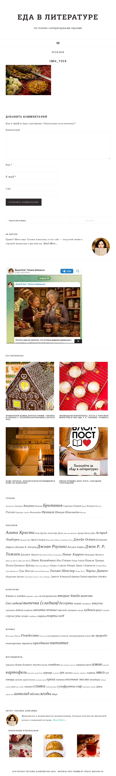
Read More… (59, 720)
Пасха (17, 636)
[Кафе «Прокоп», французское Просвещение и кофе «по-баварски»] (31, 452)
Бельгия (38, 506)
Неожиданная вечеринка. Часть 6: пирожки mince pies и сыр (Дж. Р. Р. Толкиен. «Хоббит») (84, 417)
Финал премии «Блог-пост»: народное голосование (80, 482)
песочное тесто (77, 679)
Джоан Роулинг (52, 546)
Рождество (30, 635)
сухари (24, 616)
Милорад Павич (25, 561)
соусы (10, 616)
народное (92, 576)
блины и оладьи (16, 596)
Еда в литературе (58, 17)
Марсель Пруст (12, 561)
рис (17, 687)
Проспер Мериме (42, 566)
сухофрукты (66, 686)
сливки (39, 685)
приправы (72, 610)
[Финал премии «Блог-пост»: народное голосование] (84, 452)
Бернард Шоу (25, 540)
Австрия (19, 506)
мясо (100, 672)
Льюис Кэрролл (73, 554)
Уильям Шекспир (62, 571)
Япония (83, 513)
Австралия (10, 506)
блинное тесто (32, 664)
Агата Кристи (20, 532)
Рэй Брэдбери (101, 566)
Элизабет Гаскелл (32, 577)
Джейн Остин (84, 539)
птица (80, 610)
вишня (44, 665)
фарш (99, 686)
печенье (51, 610)
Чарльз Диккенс (97, 571)
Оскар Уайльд (78, 560)
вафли (36, 596)
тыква (93, 687)
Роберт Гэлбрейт (58, 565)
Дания (83, 506)
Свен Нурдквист (12, 571)
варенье (29, 596)
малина (68, 672)
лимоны (56, 673)
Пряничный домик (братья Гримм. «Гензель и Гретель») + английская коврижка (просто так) (30, 417)
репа (13, 686)
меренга (76, 673)
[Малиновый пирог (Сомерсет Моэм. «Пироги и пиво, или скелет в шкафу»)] (24, 746)
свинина (28, 686)
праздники (41, 643)
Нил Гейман (64, 560)
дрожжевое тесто (68, 665)
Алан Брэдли (41, 533)
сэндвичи (33, 616)
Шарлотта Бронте (15, 576)
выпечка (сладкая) (40, 602)
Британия (52, 505)
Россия (10, 512)
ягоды (45, 693)
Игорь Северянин (54, 555)
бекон (18, 664)
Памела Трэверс (94, 560)
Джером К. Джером (26, 546)
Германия (68, 506)
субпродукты (51, 687)
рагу (99, 610)
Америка (29, 505)
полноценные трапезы (19, 643)
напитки (39, 610)
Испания (91, 506)
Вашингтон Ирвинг (53, 540)
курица (47, 672)
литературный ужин (80, 635)
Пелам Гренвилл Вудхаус (20, 565)
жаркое (78, 603)
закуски (97, 603)
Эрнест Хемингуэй (61, 576)
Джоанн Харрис (76, 546)
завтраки (86, 603)
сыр (79, 686)
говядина (54, 664)
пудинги (89, 610)
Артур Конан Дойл (86, 533)
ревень (8, 687)
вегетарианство (48, 596)
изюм (97, 664)
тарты (42, 616)
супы (17, 616)
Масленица (10, 636)
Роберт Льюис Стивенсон (81, 565)
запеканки (10, 610)
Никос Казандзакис (43, 560)
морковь (91, 672)
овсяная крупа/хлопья (25, 679)
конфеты (28, 610)
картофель (16, 672)
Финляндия (35, 512)
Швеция (59, 512)
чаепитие (59, 642)
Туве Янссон (26, 571)
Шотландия (72, 512)
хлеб (61, 616)
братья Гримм (79, 576)
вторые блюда (69, 595)
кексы (19, 610)
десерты (66, 603)
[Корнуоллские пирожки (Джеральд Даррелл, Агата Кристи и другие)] (58, 746)
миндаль (83, 673)
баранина (10, 665)
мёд (107, 673)
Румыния (19, 512)
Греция (77, 505)
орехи (51, 679)
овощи (10, 679)
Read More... (50, 243)
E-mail (11, 176)
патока (60, 679)
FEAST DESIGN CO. (94, 772)
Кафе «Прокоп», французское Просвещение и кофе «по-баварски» (30, 482)
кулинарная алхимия (57, 635)
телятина (86, 687)
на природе (99, 635)
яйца (54, 694)
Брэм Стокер (38, 539)
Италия (98, 506)
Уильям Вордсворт (41, 571)
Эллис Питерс (44, 577)
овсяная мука (41, 680)
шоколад (21, 693)
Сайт (8, 188)
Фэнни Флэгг (80, 571)
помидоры (95, 679)
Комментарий (13, 129)
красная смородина (35, 673)
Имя (9, 164)
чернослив (9, 694)
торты (52, 616)
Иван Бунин (43, 555)
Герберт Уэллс (67, 540)
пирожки (62, 610)
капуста (105, 665)
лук (61, 672)
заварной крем (83, 664)
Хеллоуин (43, 636)
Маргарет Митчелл (94, 554)
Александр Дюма (55, 533)
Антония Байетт (70, 533)
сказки (102, 576)
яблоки (35, 694)
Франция (48, 512)
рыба (22, 687)
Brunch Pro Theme (69, 772)
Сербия (26, 513)
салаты (105, 610)
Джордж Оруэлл (30, 554)
